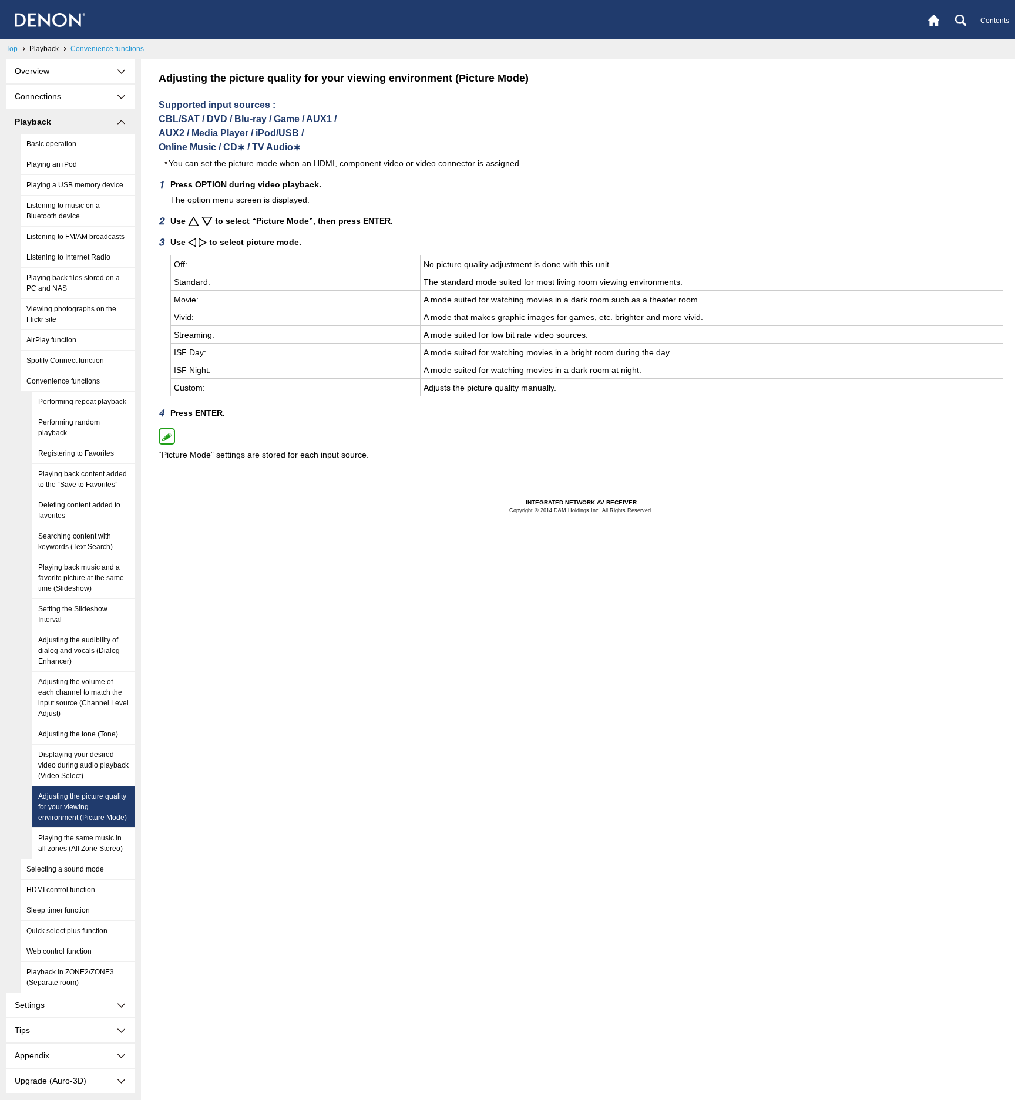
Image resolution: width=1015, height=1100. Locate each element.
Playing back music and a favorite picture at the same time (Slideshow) (81, 578)
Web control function (59, 951)
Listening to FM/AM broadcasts (75, 237)
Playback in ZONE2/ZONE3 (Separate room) (70, 977)
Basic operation (51, 144)
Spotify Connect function (65, 360)
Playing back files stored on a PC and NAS (73, 283)
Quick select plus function (66, 931)
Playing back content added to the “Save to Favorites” (82, 479)
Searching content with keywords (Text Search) (75, 541)
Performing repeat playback (82, 402)
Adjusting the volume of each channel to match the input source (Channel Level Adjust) (83, 698)
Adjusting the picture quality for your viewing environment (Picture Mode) (82, 807)
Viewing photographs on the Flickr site (71, 314)
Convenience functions (107, 49)
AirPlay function (51, 340)
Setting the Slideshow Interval (72, 614)
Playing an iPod (51, 164)
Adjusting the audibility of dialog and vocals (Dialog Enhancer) (79, 650)
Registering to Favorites (76, 453)
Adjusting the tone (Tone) (78, 734)
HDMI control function (60, 890)
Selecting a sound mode (65, 869)
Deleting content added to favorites (79, 510)
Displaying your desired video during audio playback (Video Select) (83, 765)
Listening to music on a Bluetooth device (63, 210)
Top (12, 49)
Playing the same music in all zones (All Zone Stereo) (80, 843)
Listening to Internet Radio (68, 257)
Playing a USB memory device (74, 185)
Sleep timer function (58, 910)
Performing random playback (69, 427)
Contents (994, 20)
